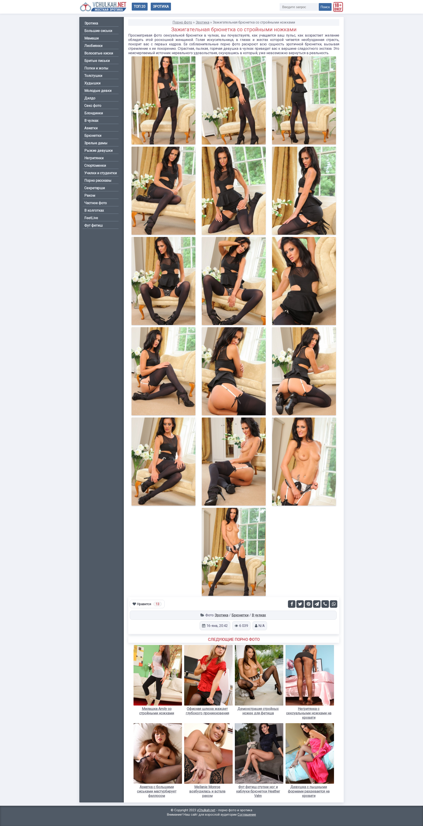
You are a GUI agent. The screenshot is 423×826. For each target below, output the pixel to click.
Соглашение (246, 815)
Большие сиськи (98, 31)
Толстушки (93, 76)
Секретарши (94, 188)
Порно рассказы (97, 180)
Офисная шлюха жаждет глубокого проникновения (207, 711)
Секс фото (92, 105)
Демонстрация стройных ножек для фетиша (258, 711)
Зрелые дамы (96, 143)
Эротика (161, 6)
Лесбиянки (93, 46)
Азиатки (91, 128)
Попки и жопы (96, 68)
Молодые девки (97, 91)
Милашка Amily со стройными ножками (156, 711)
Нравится (148, 604)
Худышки (92, 83)
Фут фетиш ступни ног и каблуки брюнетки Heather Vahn (258, 791)
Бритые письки (97, 61)
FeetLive (91, 218)
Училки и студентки (100, 173)
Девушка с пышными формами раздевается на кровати (309, 791)
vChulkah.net (206, 810)
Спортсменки (95, 165)
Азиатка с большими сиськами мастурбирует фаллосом (156, 791)
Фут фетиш (93, 225)
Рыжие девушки (98, 150)
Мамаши (91, 38)
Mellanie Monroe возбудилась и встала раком (207, 791)
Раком (89, 195)
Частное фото (95, 203)
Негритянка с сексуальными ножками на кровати (308, 713)
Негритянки (94, 158)
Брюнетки (240, 615)
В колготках (94, 210)
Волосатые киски (98, 53)
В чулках (259, 615)
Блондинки (93, 113)
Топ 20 (139, 6)
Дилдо (89, 98)
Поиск (325, 7)
